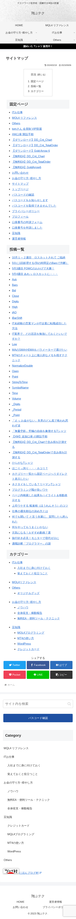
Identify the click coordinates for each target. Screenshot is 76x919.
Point (15, 376)
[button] (61, 675)
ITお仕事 (17, 112)
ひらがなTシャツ (22, 462)
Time (15, 393)
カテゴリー (37, 91)
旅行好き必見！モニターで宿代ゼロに (35, 538)
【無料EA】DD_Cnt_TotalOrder (31, 161)
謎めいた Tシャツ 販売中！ (38, 46)
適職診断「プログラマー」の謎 (31, 543)
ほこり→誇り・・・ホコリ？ (30, 468)
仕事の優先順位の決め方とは (30, 511)
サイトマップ (20, 183)
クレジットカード (28, 649)
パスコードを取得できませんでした (34, 205)
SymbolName (20, 387)
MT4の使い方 (25, 638)
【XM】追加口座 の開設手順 (29, 436)
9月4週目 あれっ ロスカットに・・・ (35, 273)
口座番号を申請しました (27, 227)
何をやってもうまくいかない (30, 527)
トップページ (20, 189)
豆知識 (16, 233)
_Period (16, 409)
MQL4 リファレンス (24, 117)
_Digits (16, 404)
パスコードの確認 (23, 194)
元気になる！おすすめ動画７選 (31, 532)
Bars (15, 284)
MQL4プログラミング (30, 632)
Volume (16, 398)
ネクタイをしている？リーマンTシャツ (36, 484)
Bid (14, 290)
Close (15, 295)
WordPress (24, 643)
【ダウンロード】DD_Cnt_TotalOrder (35, 145)
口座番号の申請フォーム (27, 222)
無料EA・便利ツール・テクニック (38, 618)
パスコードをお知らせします (30, 200)
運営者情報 (19, 238)
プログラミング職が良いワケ (30, 489)
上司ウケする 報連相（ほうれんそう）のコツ (40, 505)
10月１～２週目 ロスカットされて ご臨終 (38, 257)
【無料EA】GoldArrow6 (26, 167)
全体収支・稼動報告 (29, 612)
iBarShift (17, 317)
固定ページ (37, 81)
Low (14, 344)
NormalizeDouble (22, 365)
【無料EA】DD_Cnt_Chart (28, 156)
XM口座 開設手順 (23, 134)
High (15, 306)
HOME (20, 901)
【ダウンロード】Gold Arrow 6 (31, 150)
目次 (33, 74)
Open (15, 371)
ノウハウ (22, 607)
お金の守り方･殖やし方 (26, 178)
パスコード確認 (38, 718)
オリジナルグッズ (28, 593)
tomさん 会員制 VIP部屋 (27, 128)
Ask (14, 279)
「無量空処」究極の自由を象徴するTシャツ (39, 431)
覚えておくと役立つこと (32, 573)
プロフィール (20, 216)
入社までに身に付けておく (34, 567)
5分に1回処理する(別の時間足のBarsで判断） (40, 262)
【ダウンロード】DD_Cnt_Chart (32, 139)
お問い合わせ (20, 172)
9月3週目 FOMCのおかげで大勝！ (33, 268)
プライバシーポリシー (26, 211)
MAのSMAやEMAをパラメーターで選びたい (39, 349)
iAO (14, 312)
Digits (15, 301)
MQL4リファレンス (24, 582)
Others (16, 123)
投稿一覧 (36, 86)
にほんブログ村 (29, 872)
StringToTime (20, 382)
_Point (16, 415)
